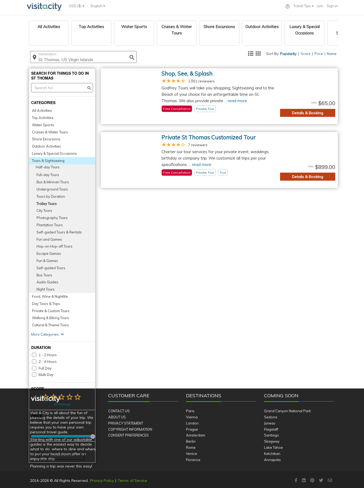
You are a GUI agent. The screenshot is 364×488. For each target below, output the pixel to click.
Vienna (192, 417)
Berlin (191, 441)
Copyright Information (130, 429)
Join (320, 6)
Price (318, 53)
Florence (193, 460)
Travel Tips (302, 6)
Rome (191, 447)
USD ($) (75, 6)
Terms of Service (132, 480)
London (192, 423)
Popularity (288, 53)
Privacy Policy (102, 480)
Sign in (332, 6)
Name (332, 53)
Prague (192, 429)
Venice (191, 453)
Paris (190, 411)
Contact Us (119, 411)
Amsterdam (195, 435)
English (97, 6)
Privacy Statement (125, 423)
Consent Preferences (128, 435)
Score (305, 53)
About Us (117, 417)
